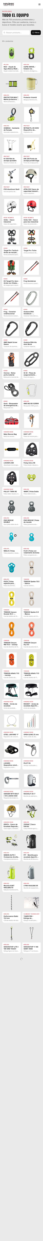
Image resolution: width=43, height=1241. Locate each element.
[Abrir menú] (39, 4)
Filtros (37, 32)
